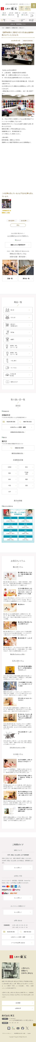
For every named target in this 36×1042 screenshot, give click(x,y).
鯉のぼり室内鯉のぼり (14, 325)
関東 (9, 473)
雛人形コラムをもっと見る (17, 654)
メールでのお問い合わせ (18, 942)
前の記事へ (12, 220)
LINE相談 (32, 20)
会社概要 (18, 1003)
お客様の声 (18, 1008)
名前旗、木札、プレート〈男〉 (14, 353)
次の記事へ (24, 220)
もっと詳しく (18, 867)
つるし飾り (13, 360)
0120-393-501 (11, 422)
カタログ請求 (23, 20)
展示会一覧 (26, 278)
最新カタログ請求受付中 (18, 245)
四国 (26, 485)
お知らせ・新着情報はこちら (18, 24)
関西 (26, 479)
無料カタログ (14, 382)
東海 (9, 479)
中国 (9, 485)
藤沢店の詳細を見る (17, 453)
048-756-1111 (27, 422)
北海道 (9, 467)
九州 (9, 491)
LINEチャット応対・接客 (18, 427)
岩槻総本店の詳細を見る (17, 432)
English (29, 1033)
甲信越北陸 (26, 473)
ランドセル (13, 367)
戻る (18, 225)
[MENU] (34, 5)
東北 (26, 467)
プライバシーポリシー (6, 1033)
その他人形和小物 (13, 374)
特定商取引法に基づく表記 (19, 1033)
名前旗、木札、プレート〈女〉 (14, 346)
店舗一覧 (4, 20)
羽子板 (12, 332)
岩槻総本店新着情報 (27, 40)
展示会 (13, 20)
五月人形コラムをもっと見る (17, 747)
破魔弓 (12, 339)
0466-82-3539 (19, 448)
